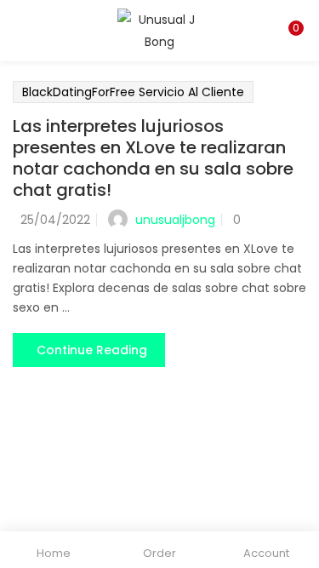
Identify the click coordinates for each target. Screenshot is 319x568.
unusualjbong (175, 219)
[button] (293, 11)
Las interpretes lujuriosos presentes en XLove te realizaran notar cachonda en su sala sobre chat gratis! (153, 158)
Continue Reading (92, 350)
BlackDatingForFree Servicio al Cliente (133, 91)
